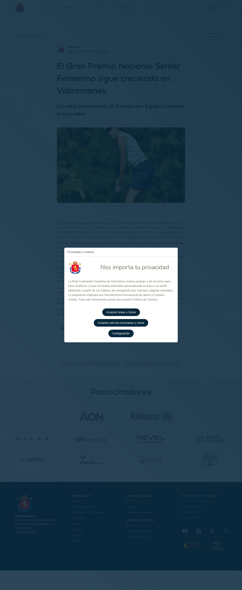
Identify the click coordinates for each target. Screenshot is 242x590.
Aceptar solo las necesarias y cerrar (121, 323)
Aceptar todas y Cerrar (121, 312)
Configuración (121, 333)
